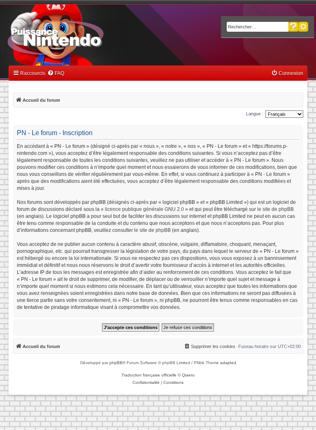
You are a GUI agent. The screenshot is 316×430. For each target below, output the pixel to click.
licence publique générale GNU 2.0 (144, 209)
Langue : (254, 113)
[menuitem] (55, 73)
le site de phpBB (275, 209)
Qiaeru (188, 375)
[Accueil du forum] (78, 36)
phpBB (116, 362)
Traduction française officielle (149, 375)
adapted (228, 362)
